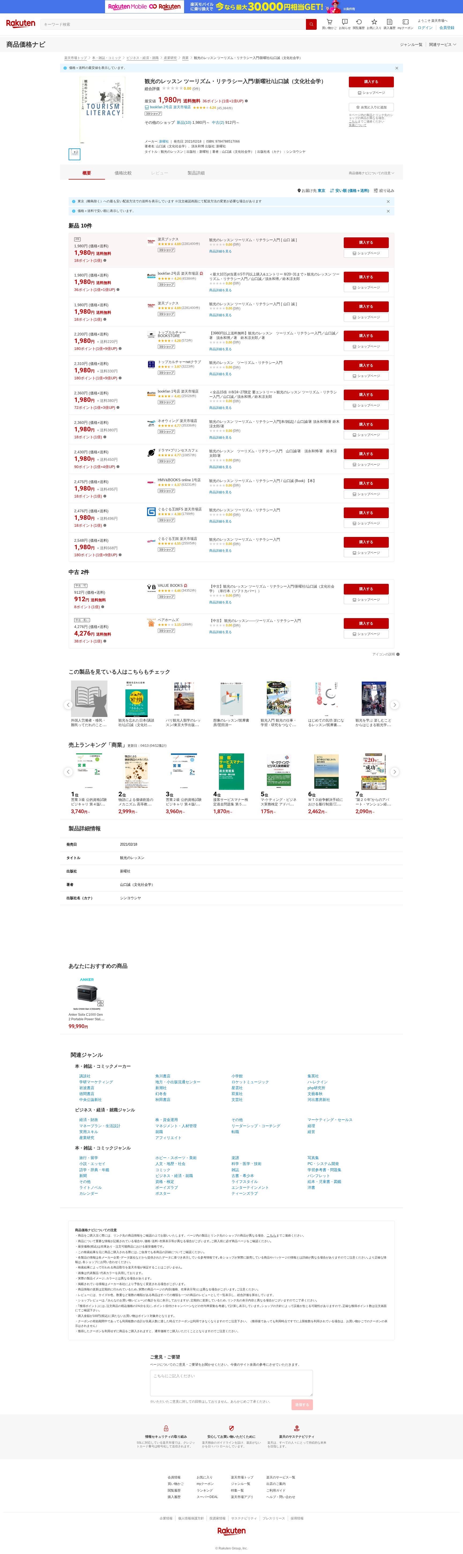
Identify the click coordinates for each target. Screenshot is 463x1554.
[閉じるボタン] (397, 68)
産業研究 (170, 58)
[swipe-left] (68, 705)
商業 (185, 58)
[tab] (87, 173)
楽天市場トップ (75, 58)
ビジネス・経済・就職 (142, 58)
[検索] (311, 24)
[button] (345, 24)
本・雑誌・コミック (106, 58)
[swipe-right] (394, 705)
